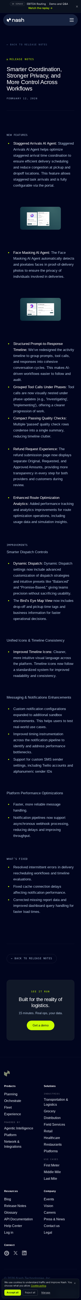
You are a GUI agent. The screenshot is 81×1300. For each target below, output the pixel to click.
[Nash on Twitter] (15, 1253)
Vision (48, 1206)
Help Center (13, 1226)
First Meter (51, 1165)
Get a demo (41, 1025)
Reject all (30, 1292)
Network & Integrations (12, 1144)
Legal (48, 1232)
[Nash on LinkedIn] (24, 1253)
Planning (10, 1094)
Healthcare (52, 1138)
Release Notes (15, 1206)
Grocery (49, 1111)
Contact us (52, 1226)
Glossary (10, 1212)
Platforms (51, 1151)
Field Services (54, 1124)
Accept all (12, 1292)
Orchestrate (12, 1101)
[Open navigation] (72, 20)
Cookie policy (38, 1285)
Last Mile (50, 1178)
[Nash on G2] (6, 1253)
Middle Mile (52, 1172)
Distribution (52, 1118)
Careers (50, 1212)
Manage (45, 1292)
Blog (7, 1199)
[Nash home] (15, 20)
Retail (48, 1131)
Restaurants (53, 1144)
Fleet (8, 1107)
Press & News (54, 1219)
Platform (10, 1135)
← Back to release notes (27, 44)
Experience (12, 1114)
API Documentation (18, 1219)
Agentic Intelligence (18, 1128)
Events (49, 1199)
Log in (8, 1232)
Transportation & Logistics (56, 1102)
